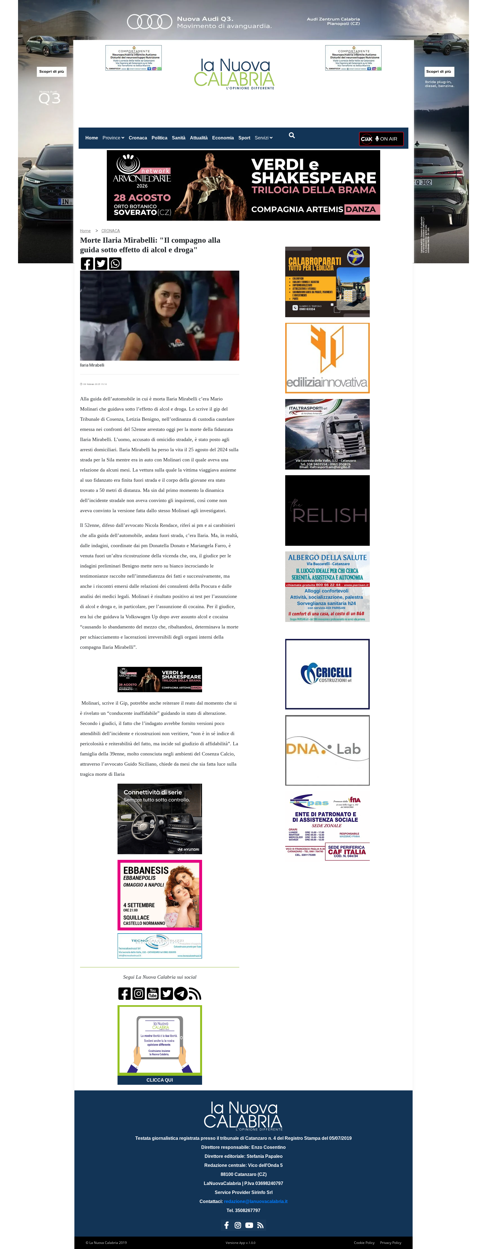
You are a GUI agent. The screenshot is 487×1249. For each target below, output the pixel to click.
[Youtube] (249, 1226)
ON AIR (388, 139)
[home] (235, 71)
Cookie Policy (364, 1242)
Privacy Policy (390, 1242)
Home (92, 137)
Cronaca (138, 137)
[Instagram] (238, 1226)
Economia (223, 137)
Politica (159, 137)
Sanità (178, 137)
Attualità (199, 137)
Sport (244, 137)
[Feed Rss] (260, 1226)
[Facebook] (226, 1226)
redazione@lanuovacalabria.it (255, 1201)
